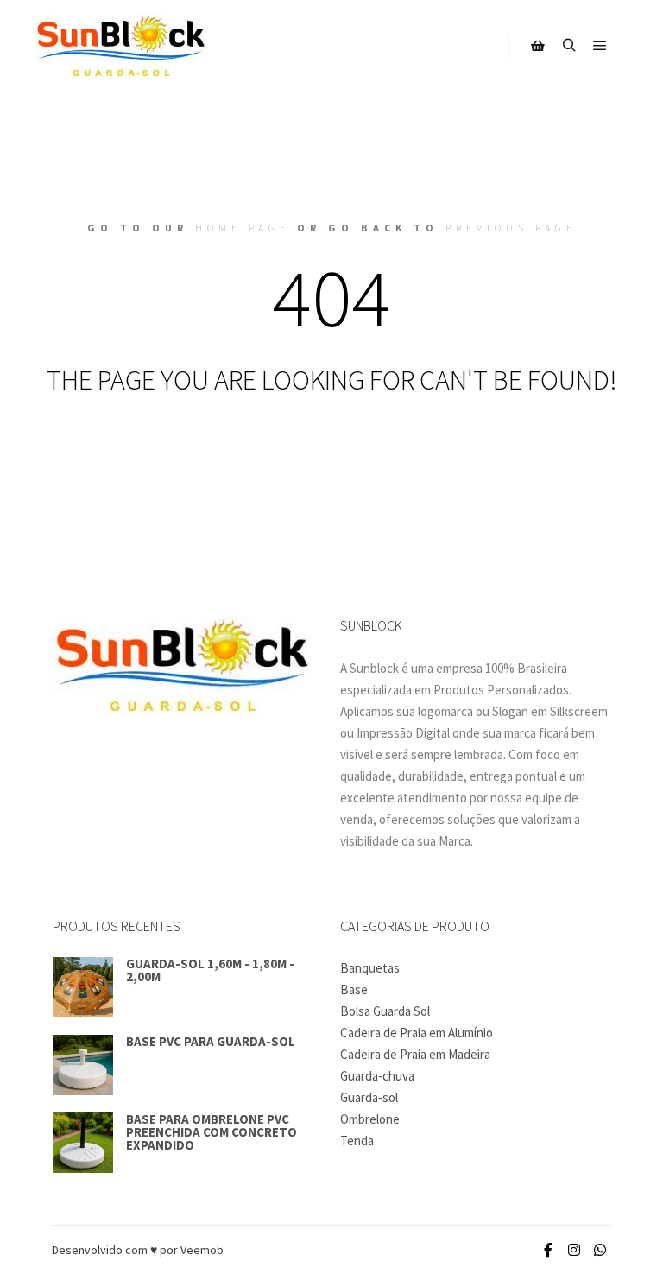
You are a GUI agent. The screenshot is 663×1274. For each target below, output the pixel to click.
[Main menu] (600, 46)
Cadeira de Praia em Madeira (415, 1054)
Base (354, 989)
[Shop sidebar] (537, 46)
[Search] (568, 46)
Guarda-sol (369, 1097)
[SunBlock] (121, 46)
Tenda (357, 1140)
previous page (511, 227)
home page (242, 227)
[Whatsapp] (600, 1250)
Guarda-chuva (377, 1076)
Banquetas (370, 968)
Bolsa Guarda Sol (385, 1011)
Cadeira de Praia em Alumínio (416, 1032)
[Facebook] (548, 1250)
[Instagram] (574, 1250)
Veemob (201, 1250)
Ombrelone (370, 1119)
